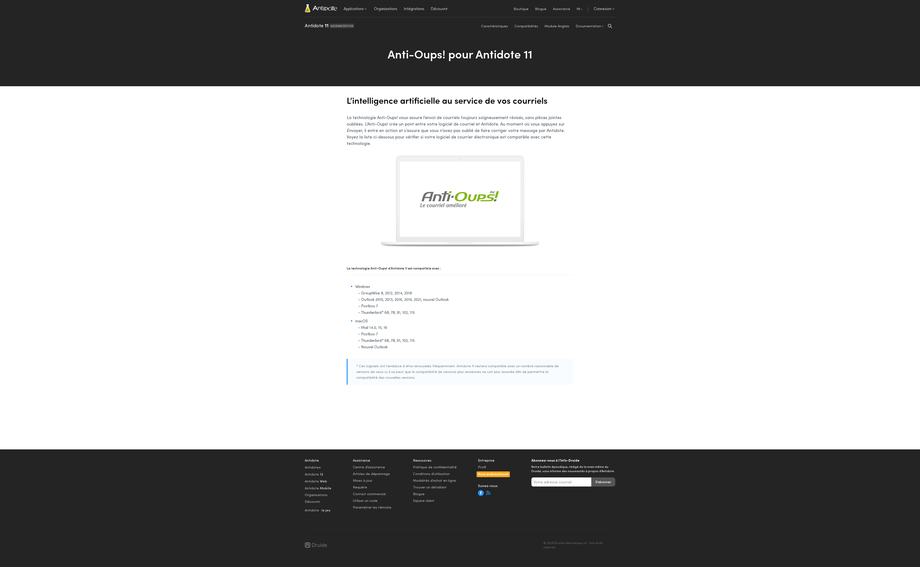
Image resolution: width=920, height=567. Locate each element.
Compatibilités (526, 26)
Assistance (561, 8)
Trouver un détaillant (430, 487)
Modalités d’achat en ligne (434, 480)
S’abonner (603, 482)
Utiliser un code (365, 500)
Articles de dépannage (371, 473)
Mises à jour (362, 480)
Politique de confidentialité (435, 467)
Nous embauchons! (493, 473)
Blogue (540, 8)
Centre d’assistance (369, 467)
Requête (360, 487)
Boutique (521, 8)
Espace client (423, 500)
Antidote (329, 25)
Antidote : (317, 510)
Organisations (316, 495)
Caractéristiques (494, 26)
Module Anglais (557, 26)
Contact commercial (369, 494)
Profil (482, 467)
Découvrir (312, 501)
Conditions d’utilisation (431, 473)
